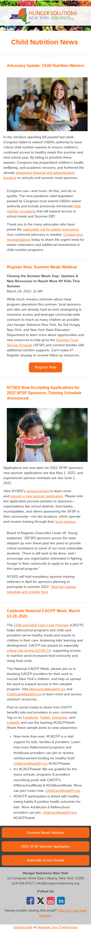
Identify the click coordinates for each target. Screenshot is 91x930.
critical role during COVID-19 (29, 650)
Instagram (59, 717)
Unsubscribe (23, 927)
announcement (38, 491)
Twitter (45, 717)
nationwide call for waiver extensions (51, 229)
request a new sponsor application (36, 496)
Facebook (30, 717)
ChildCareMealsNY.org (24, 694)
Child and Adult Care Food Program (41, 625)
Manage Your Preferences (58, 927)
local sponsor (65, 521)
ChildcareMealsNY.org (31, 763)
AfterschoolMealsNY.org (47, 689)
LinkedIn (13, 722)
